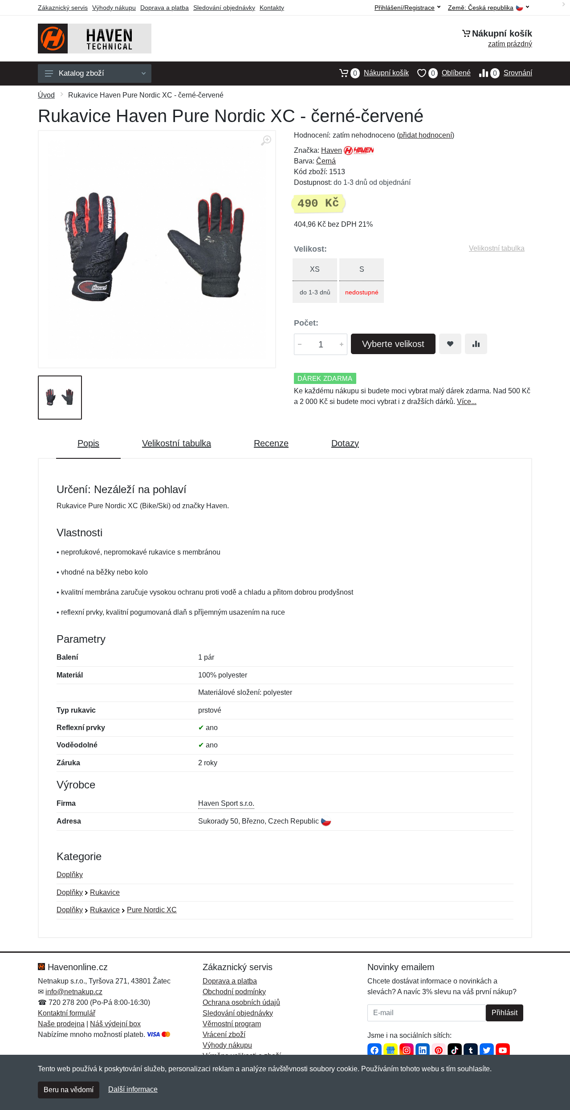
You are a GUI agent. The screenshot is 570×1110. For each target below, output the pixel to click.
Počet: (306, 322)
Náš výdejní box (115, 1024)
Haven (331, 150)
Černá (326, 161)
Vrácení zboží (224, 1034)
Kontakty (272, 7)
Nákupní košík (381, 73)
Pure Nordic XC (152, 910)
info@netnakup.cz (73, 992)
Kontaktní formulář (66, 1013)
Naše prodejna (61, 1024)
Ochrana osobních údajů (241, 1002)
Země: (480, 7)
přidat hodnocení (425, 135)
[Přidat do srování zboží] (476, 344)
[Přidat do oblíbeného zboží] (450, 344)
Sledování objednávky (224, 7)
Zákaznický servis (63, 7)
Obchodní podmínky (234, 992)
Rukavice (105, 892)
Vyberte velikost (393, 344)
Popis (88, 443)
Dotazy (345, 443)
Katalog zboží (81, 73)
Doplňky (70, 874)
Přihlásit (504, 1012)
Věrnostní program (232, 1024)
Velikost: (310, 249)
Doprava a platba (164, 7)
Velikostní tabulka (497, 248)
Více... (466, 401)
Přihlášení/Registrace (405, 7)
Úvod (46, 95)
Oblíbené (451, 73)
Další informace (133, 1089)
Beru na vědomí (69, 1090)
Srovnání (512, 73)
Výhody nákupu (114, 7)
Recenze (271, 443)
